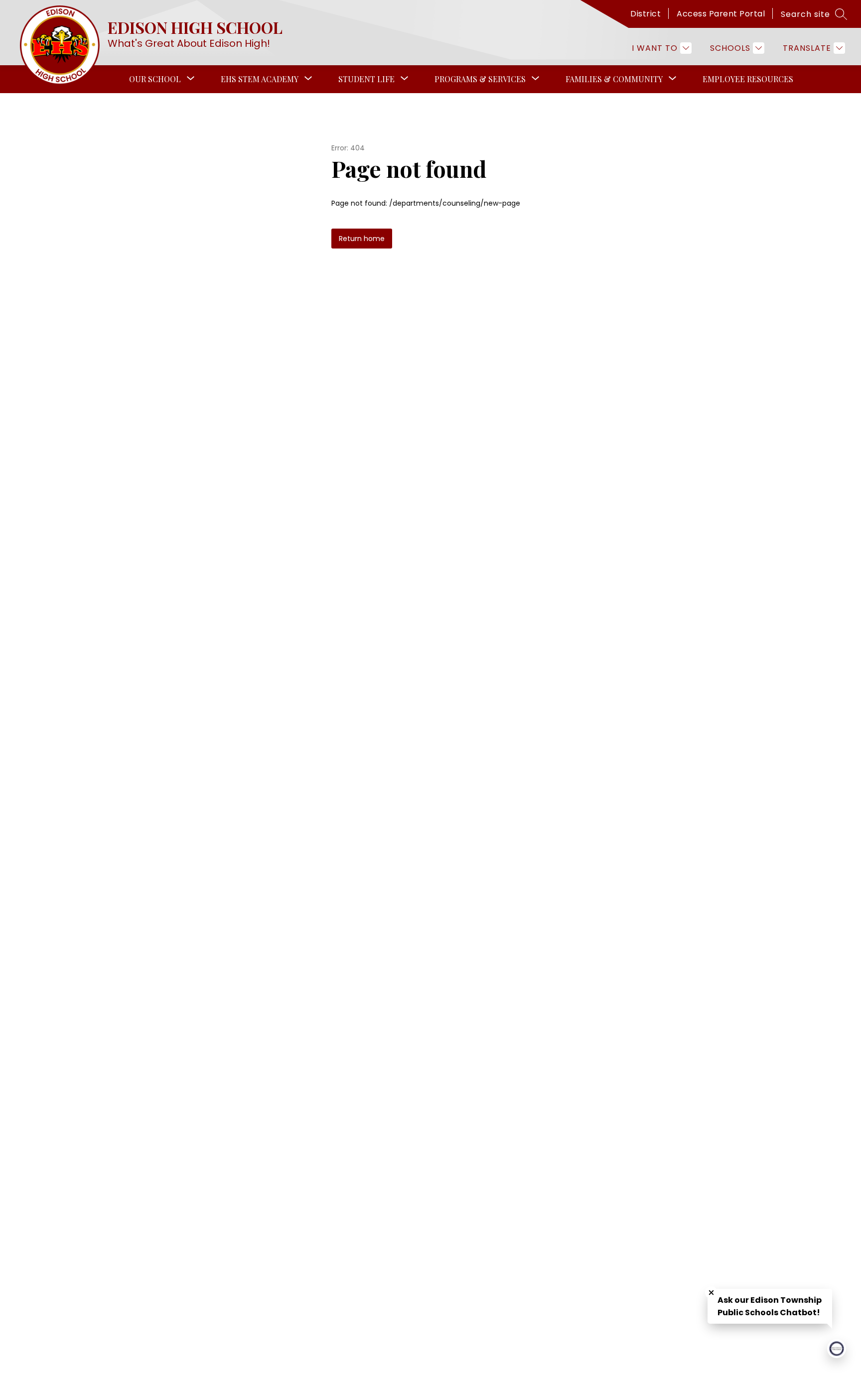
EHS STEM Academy (259, 79)
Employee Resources (748, 79)
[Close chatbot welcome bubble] (711, 1292)
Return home (362, 239)
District (645, 13)
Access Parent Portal (721, 13)
